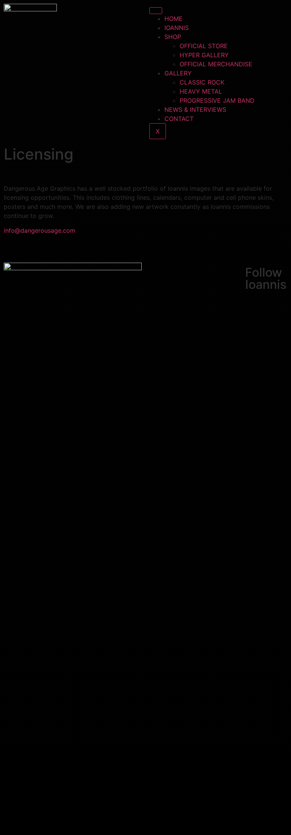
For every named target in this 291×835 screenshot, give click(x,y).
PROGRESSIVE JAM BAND (217, 100)
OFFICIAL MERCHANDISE (216, 64)
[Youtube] (254, 350)
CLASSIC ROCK (202, 82)
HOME (173, 18)
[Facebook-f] (254, 307)
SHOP (172, 37)
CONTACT (179, 118)
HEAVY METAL (201, 91)
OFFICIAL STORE (204, 46)
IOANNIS (176, 27)
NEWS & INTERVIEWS (195, 109)
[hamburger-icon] (155, 10)
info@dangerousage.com (39, 230)
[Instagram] (254, 329)
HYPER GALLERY (204, 55)
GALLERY (178, 73)
